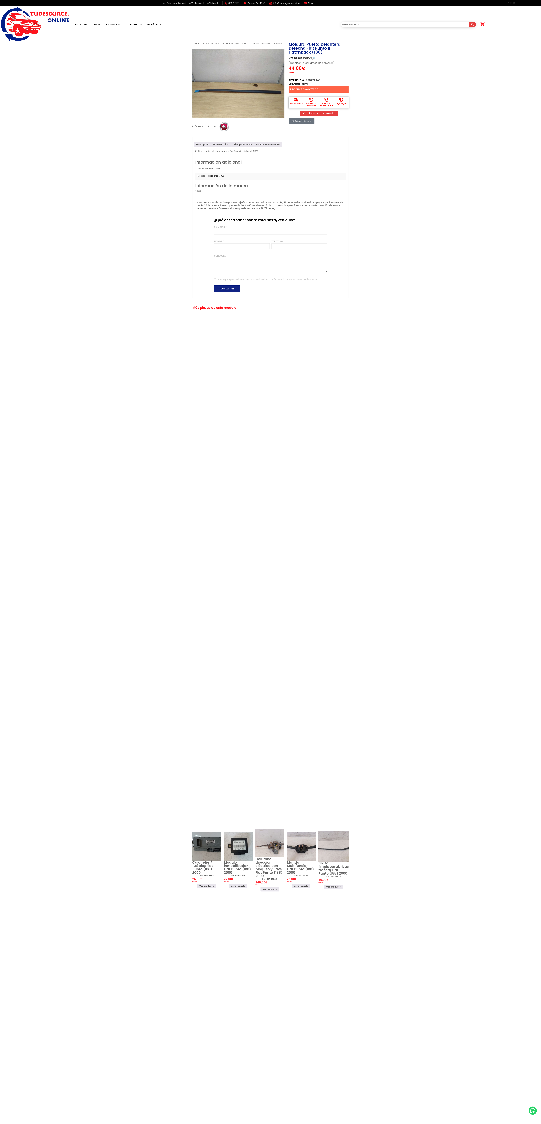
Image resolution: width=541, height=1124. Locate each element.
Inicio (197, 43)
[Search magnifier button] (472, 24)
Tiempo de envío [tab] (243, 144)
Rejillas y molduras (225, 43)
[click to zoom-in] (238, 83)
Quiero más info (302, 121)
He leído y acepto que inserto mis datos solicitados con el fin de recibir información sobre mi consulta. (267, 279)
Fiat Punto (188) (216, 175)
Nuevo (304, 84)
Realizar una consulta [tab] (268, 144)
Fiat (218, 168)
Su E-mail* (220, 227)
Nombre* (219, 241)
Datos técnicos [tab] (221, 144)
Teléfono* (277, 241)
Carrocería (207, 43)
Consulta (220, 256)
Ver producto (206, 886)
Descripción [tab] (202, 144)
